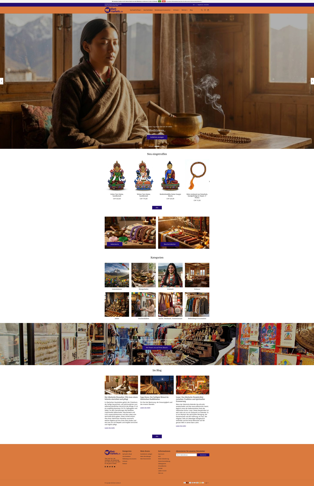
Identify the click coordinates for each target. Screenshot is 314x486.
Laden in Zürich (162, 470)
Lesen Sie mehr (110, 428)
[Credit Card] (197, 483)
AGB (159, 456)
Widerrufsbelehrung (163, 459)
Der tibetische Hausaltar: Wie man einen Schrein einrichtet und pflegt (121, 398)
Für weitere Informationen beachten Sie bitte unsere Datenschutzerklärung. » (184, 1)
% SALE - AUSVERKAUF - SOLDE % (157, 137)
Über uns (160, 473)
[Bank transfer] (185, 483)
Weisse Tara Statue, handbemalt (143, 195)
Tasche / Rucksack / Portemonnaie (170, 318)
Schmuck (170, 289)
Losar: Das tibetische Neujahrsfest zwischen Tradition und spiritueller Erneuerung (190, 399)
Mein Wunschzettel (145, 459)
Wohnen (197, 289)
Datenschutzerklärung (164, 461)
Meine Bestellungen (145, 456)
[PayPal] (200, 483)
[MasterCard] (187, 483)
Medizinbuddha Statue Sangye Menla (170, 195)
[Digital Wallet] (194, 483)
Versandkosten (162, 466)
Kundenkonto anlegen (146, 454)
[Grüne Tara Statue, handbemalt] (117, 175)
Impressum (161, 454)
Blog (191, 10)
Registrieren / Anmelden (203, 4)
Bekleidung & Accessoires (197, 318)
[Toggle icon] (202, 10)
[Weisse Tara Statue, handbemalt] (143, 175)
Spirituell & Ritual (127, 454)
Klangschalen (143, 289)
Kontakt (160, 468)
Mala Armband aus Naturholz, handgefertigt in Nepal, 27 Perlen (197, 196)
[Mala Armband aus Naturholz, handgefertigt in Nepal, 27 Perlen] (197, 175)
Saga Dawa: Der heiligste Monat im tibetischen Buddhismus (154, 398)
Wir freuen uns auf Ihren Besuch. (157, 347)
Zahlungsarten (162, 463)
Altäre (117, 318)
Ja (159, 1)
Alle (157, 208)
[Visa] (190, 483)
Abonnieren (203, 455)
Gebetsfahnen (117, 289)
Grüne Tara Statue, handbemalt (116, 195)
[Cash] (203, 483)
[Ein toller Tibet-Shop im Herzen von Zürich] (114, 10)
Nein (164, 1)
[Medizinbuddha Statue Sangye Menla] (170, 175)
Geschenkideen (148, 10)
